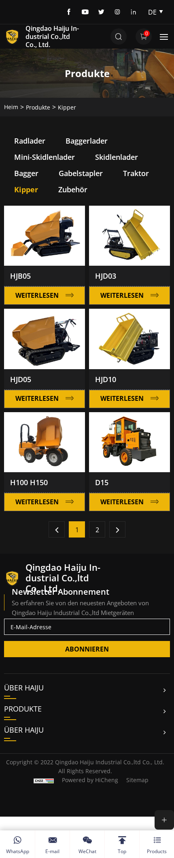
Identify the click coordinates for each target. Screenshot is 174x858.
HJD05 (20, 379)
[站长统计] (44, 780)
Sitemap (137, 780)
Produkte (38, 107)
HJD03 (105, 276)
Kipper (67, 107)
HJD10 (105, 379)
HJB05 (20, 276)
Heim (11, 107)
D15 (101, 482)
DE (152, 12)
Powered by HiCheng (90, 780)
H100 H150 (29, 482)
